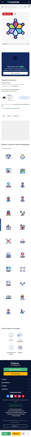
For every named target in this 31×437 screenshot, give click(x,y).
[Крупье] (22, 297)
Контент (4, 379)
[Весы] (22, 283)
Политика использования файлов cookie (15, 412)
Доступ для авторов (15, 369)
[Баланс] (22, 213)
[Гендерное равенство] (8, 283)
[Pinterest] (15, 396)
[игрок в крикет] (22, 311)
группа (9, 116)
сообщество (16, 116)
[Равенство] (22, 241)
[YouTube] (23, 396)
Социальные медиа (15, 392)
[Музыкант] (22, 199)
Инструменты (6, 382)
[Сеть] (8, 157)
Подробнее (25, 70)
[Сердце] (8, 241)
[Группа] (8, 171)
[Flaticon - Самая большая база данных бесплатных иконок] (13, 2)
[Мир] (22, 171)
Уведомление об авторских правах (16, 414)
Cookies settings (16, 415)
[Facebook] (8, 396)
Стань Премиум (15, 374)
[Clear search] (21, 7)
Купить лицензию (15, 73)
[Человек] (8, 199)
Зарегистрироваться (15, 405)
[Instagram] (19, 396)
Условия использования (15, 409)
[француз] (22, 185)
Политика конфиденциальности (16, 410)
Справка (4, 386)
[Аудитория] (8, 255)
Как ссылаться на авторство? (9, 91)
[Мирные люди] (8, 185)
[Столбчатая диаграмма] (8, 227)
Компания (4, 389)
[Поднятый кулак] (22, 227)
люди (3, 116)
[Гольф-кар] (8, 297)
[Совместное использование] (22, 157)
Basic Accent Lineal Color (11, 108)
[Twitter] (11, 396)
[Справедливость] (22, 269)
